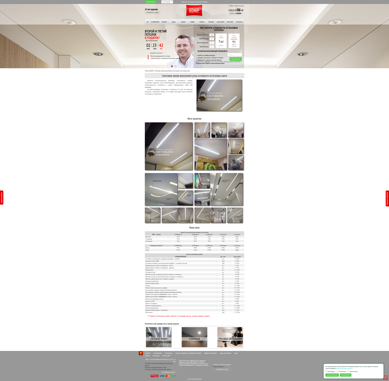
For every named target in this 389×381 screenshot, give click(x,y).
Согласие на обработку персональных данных (158, 369)
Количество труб (204, 47)
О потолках (168, 353)
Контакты (239, 22)
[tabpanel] (174, 46)
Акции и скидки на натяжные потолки (188, 353)
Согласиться (332, 375)
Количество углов (203, 39)
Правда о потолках (210, 353)
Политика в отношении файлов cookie (155, 367)
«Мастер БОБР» (149, 71)
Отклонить (345, 375)
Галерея (201, 22)
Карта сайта (166, 356)
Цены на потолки (225, 353)
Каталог (164, 22)
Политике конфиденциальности (344, 368)
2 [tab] (175, 66)
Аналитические (342, 371)
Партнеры (230, 22)
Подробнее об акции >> (157, 53)
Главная (147, 353)
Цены (173, 22)
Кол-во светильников (202, 43)
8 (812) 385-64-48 (236, 10)
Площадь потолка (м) (202, 35)
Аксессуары (220, 22)
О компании (155, 22)
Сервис (192, 22)
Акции (183, 22)
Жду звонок (235, 59)
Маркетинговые (353, 371)
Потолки (211, 22)
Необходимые (331, 371)
